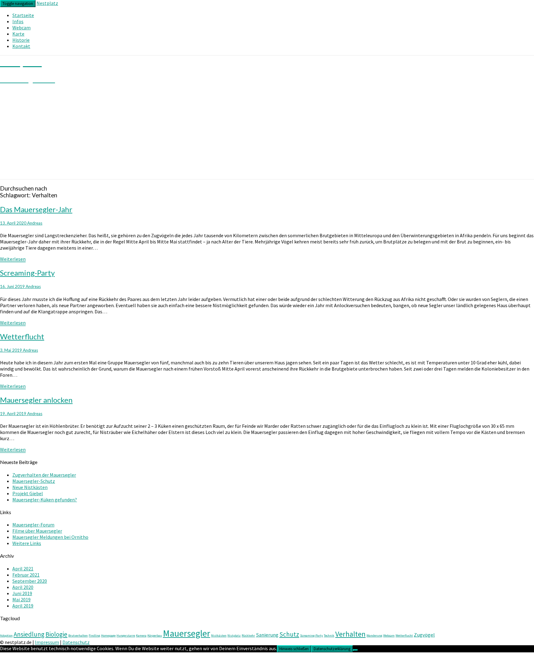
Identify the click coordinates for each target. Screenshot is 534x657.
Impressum (47, 642)
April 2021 (22, 568)
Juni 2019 (22, 593)
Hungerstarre (126, 635)
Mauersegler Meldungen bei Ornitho (50, 537)
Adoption (6, 635)
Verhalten (350, 634)
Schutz (289, 634)
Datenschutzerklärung (332, 648)
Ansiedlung (29, 634)
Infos (17, 21)
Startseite (23, 15)
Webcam (21, 27)
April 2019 (22, 606)
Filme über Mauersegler (37, 531)
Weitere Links (26, 543)
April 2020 (22, 587)
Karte (18, 34)
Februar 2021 (26, 575)
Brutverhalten (78, 635)
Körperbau (154, 635)
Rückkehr (248, 635)
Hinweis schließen (294, 648)
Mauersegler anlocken (36, 399)
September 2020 (29, 581)
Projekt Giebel (27, 493)
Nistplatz (234, 635)
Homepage (108, 635)
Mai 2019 (21, 599)
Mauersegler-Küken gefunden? (44, 499)
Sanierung (267, 634)
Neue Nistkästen (30, 487)
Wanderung (374, 635)
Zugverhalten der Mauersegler (44, 475)
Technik (329, 635)
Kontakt (21, 46)
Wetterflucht (22, 336)
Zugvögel (424, 634)
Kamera (141, 635)
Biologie (56, 634)
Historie (21, 40)
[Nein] (355, 650)
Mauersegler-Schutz (33, 481)
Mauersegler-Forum (33, 525)
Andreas (34, 223)
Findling (94, 635)
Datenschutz (76, 642)
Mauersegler (186, 633)
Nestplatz (47, 3)
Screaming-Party (27, 272)
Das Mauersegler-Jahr (36, 209)
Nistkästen (219, 635)
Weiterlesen (13, 259)
